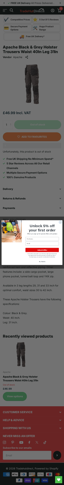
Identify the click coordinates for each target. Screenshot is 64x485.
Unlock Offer (42, 250)
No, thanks (42, 261)
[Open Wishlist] (58, 479)
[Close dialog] (60, 222)
